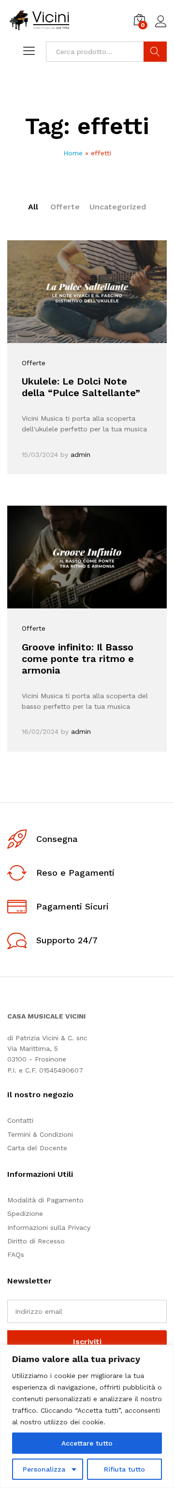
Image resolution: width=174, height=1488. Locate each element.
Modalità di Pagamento (45, 1200)
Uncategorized (117, 206)
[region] (87, 1416)
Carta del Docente (37, 1148)
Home (73, 153)
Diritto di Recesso (36, 1241)
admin (80, 454)
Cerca (155, 51)
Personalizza (44, 1469)
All (33, 206)
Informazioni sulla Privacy (48, 1227)
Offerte (65, 206)
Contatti (20, 1120)
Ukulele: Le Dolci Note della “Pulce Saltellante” (81, 387)
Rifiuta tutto (124, 1469)
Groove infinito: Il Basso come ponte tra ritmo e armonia (78, 658)
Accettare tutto (87, 1443)
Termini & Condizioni (40, 1134)
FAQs (15, 1254)
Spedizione (25, 1213)
